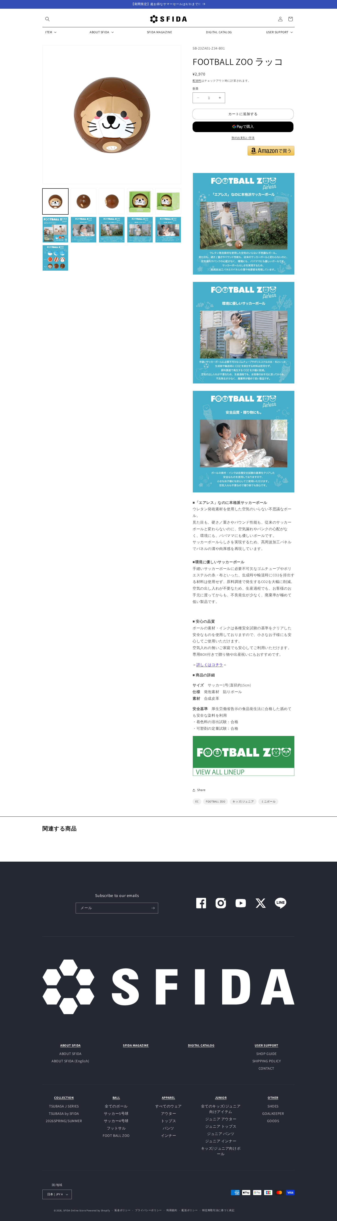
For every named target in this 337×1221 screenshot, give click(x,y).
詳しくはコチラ (209, 664)
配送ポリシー (190, 1210)
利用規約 (171, 1210)
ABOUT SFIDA (70, 1045)
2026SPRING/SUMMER (64, 1120)
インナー (168, 1135)
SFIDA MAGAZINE (136, 1045)
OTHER (273, 1098)
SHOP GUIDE (266, 1053)
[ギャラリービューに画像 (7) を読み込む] (84, 230)
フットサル (116, 1128)
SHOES (273, 1106)
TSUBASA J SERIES (64, 1106)
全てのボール (116, 1106)
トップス (168, 1120)
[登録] (153, 908)
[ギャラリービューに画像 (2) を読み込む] (84, 201)
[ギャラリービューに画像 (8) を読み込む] (112, 230)
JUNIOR (221, 1098)
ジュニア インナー (220, 1141)
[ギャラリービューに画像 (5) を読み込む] (168, 201)
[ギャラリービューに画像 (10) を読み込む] (168, 230)
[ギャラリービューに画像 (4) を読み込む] (140, 201)
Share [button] (201, 790)
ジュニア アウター (220, 1119)
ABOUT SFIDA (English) (70, 1061)
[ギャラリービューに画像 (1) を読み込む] (55, 201)
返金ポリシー (122, 1210)
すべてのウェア (168, 1106)
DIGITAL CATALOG (201, 1045)
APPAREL (168, 1098)
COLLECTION (64, 1098)
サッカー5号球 (116, 1113)
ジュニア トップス (220, 1126)
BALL (116, 1098)
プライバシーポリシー (148, 1210)
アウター (168, 1113)
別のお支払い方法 (243, 137)
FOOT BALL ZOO (116, 1135)
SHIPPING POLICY (266, 1061)
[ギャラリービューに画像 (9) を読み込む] (140, 230)
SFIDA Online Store (74, 1210)
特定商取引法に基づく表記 (218, 1210)
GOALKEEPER (273, 1113)
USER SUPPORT (266, 1045)
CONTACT (266, 1068)
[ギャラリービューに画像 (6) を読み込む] (55, 230)
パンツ (168, 1128)
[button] (47, 19)
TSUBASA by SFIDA (64, 1113)
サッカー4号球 (116, 1120)
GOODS (273, 1120)
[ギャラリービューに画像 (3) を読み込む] (112, 201)
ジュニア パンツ (221, 1133)
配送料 (197, 80)
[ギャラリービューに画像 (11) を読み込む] (55, 258)
